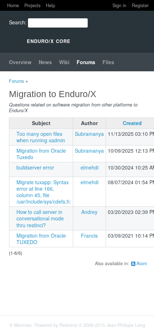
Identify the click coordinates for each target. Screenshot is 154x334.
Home (13, 5)
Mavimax (23, 325)
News (45, 62)
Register (140, 5)
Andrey (89, 211)
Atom (141, 263)
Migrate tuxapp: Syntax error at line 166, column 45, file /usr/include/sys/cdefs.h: (43, 191)
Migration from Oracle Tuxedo (41, 154)
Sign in (119, 5)
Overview (20, 62)
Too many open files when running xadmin (40, 137)
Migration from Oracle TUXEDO (41, 238)
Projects (32, 5)
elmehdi (89, 167)
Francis (89, 235)
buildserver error (35, 167)
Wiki (64, 62)
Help (50, 5)
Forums (86, 62)
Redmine (68, 325)
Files (108, 62)
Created (132, 123)
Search (17, 22)
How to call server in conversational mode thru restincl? (40, 218)
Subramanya (89, 133)
